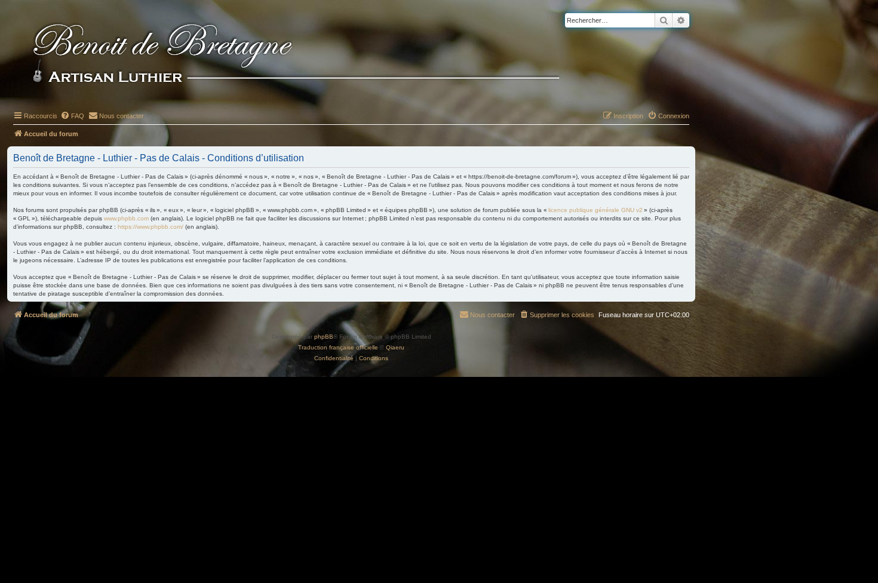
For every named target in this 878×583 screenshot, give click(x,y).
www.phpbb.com (126, 218)
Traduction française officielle (338, 347)
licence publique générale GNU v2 (595, 210)
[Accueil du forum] (316, 55)
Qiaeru (395, 347)
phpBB (323, 336)
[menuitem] (72, 116)
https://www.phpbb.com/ (150, 226)
